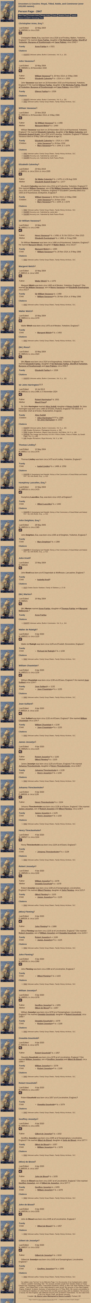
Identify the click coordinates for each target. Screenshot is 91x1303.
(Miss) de (42, 1008)
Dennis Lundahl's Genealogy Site (30, 18)
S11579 (26, 474)
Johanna (29, 766)
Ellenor (45, 85)
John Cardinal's (42, 1299)
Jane (60, 42)
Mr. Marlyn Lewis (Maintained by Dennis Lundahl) (52, 1296)
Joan (41, 687)
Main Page (22, 15)
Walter (59, 245)
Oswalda (43, 884)
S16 (25, 432)
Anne (43, 40)
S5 (25, 430)
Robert (43, 400)
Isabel (43, 466)
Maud (40, 402)
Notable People (64, 15)
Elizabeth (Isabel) (29, 134)
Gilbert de (43, 1134)
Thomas (68, 609)
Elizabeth (43, 78)
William (42, 76)
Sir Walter (74, 132)
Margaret (42, 126)
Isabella (43, 580)
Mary (44, 145)
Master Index (45, 15)
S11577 (26, 55)
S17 (25, 588)
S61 (25, 102)
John (44, 143)
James (26, 809)
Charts (54, 15)
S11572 (26, 434)
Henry (42, 235)
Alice (51, 407)
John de (69, 1140)
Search (74, 15)
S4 (25, 438)
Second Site (50, 1299)
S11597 (26, 156)
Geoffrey (43, 1005)
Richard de (46, 651)
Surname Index (33, 15)
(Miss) (44, 504)
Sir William (44, 123)
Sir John (45, 420)
